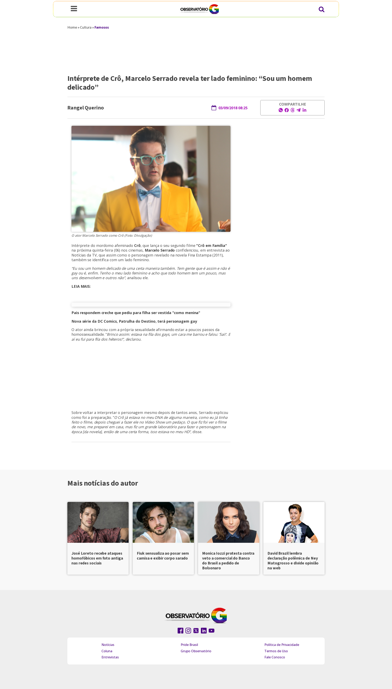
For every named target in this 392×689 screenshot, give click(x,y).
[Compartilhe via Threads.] (292, 111)
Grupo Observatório (196, 651)
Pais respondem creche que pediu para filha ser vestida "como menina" (135, 312)
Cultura (85, 27)
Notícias (107, 644)
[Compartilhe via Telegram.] (298, 111)
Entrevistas (110, 657)
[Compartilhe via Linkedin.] (304, 111)
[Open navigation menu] (74, 9)
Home (72, 27)
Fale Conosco (274, 657)
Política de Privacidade (281, 644)
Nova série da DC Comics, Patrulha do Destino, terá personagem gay (134, 321)
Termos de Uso (276, 651)
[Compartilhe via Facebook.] (286, 111)
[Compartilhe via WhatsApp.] (280, 111)
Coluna (106, 651)
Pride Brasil (189, 644)
